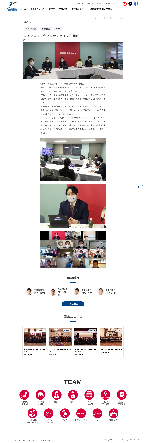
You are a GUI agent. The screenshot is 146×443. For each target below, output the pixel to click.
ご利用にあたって (45, 440)
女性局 (56, 401)
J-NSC (97, 420)
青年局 (73, 401)
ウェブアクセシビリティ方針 (28, 440)
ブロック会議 (31, 28)
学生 (58, 28)
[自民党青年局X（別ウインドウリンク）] (130, 3)
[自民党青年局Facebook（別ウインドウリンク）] (136, 3)
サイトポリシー (12, 440)
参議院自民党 (113, 414)
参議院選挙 (46, 28)
